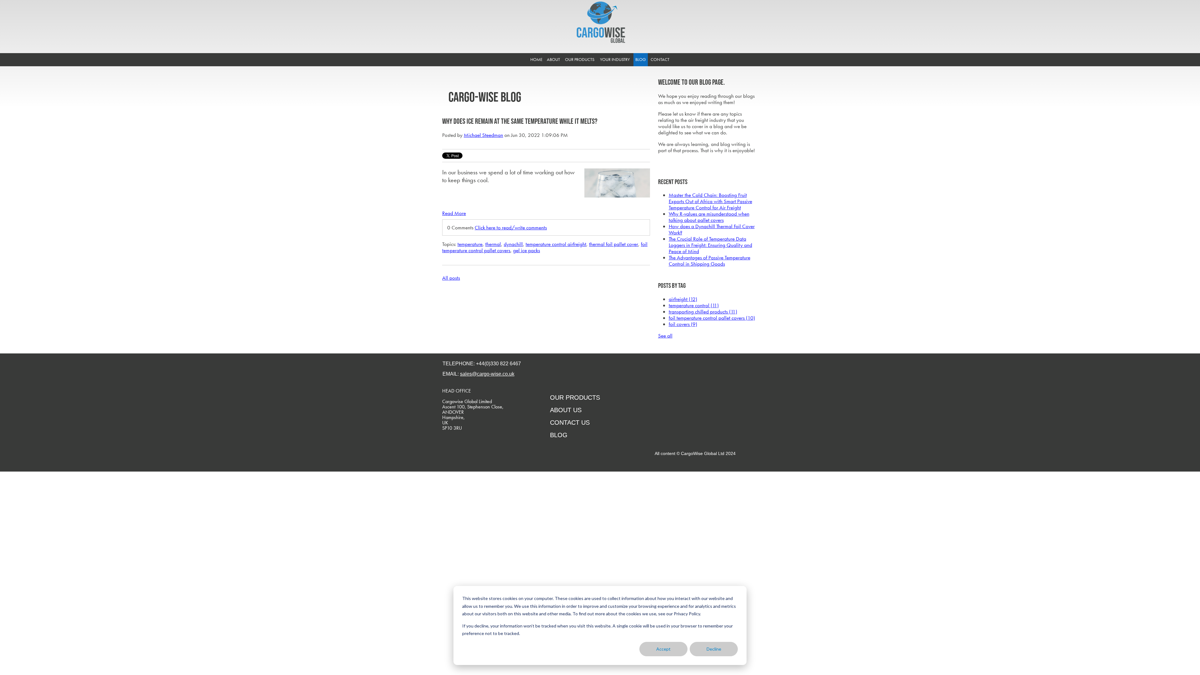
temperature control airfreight (556, 244)
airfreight (683, 299)
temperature (470, 244)
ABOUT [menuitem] (553, 59)
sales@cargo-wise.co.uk (487, 374)
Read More (454, 213)
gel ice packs (526, 250)
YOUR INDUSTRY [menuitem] (615, 59)
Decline (714, 649)
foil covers (683, 324)
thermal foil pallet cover (613, 244)
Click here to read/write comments (511, 227)
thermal (493, 244)
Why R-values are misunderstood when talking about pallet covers (709, 216)
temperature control (694, 305)
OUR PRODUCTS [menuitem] (579, 59)
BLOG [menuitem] (640, 59)
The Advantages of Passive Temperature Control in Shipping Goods (709, 260)
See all (665, 335)
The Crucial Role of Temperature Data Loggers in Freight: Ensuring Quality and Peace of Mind (710, 245)
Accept (663, 649)
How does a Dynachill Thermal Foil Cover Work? (712, 229)
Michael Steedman (483, 135)
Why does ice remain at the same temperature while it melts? (520, 121)
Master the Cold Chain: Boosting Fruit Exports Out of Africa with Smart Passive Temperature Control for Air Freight (710, 201)
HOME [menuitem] (536, 59)
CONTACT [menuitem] (660, 59)
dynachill (513, 244)
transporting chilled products (703, 311)
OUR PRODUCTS (575, 397)
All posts (451, 277)
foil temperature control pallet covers (712, 317)
